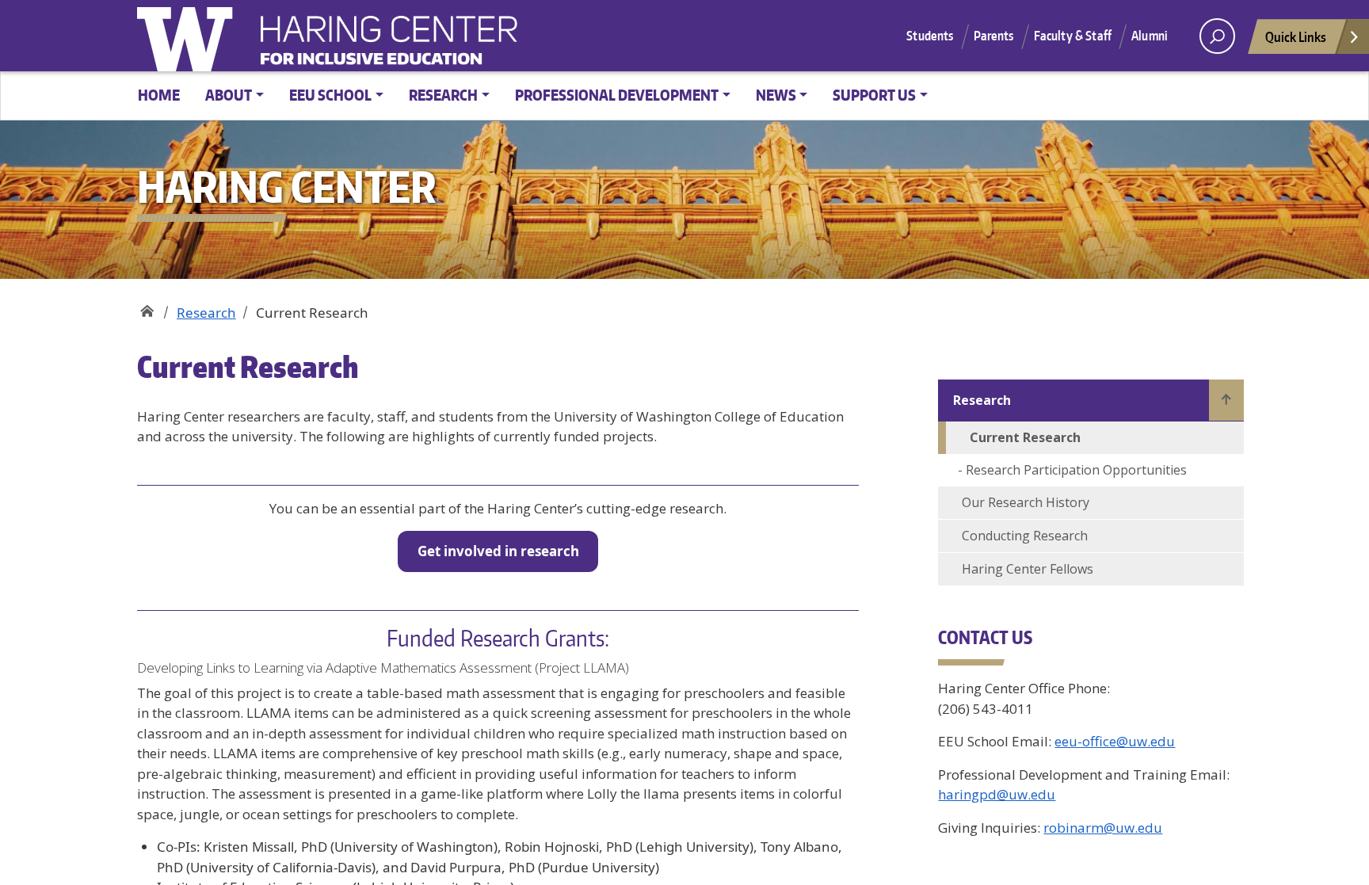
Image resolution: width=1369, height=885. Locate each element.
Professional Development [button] (617, 95)
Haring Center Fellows (1027, 569)
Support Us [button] (874, 95)
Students (929, 36)
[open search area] (1217, 36)
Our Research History (1025, 502)
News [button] (776, 95)
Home (159, 95)
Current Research (1025, 437)
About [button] (228, 95)
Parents (994, 36)
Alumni (1149, 36)
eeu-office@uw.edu (1114, 741)
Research (206, 312)
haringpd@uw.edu (996, 794)
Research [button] (443, 95)
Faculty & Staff (1073, 36)
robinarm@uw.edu (1102, 827)
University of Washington (188, 35)
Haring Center (517, 44)
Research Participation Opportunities (1076, 470)
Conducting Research (1025, 535)
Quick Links (1295, 36)
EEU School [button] (330, 95)
